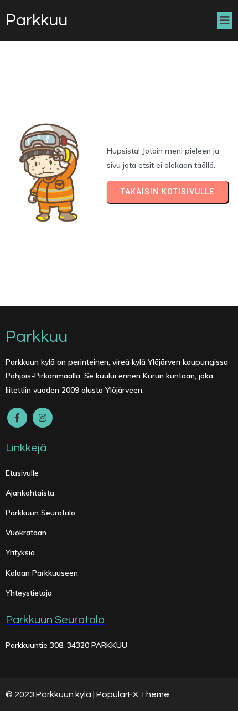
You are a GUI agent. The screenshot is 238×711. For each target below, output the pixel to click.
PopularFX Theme (132, 694)
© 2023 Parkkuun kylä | (51, 694)
